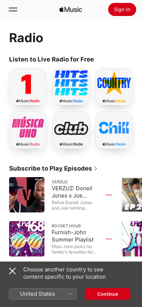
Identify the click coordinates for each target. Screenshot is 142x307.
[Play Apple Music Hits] (61, 97)
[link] (53, 168)
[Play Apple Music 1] (18, 97)
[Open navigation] (13, 9)
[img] (70, 9)
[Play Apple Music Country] (104, 97)
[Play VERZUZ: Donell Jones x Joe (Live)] (27, 195)
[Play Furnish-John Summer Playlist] (27, 239)
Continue (107, 294)
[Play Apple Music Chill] (104, 140)
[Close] (12, 271)
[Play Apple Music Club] (61, 140)
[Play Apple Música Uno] (18, 140)
